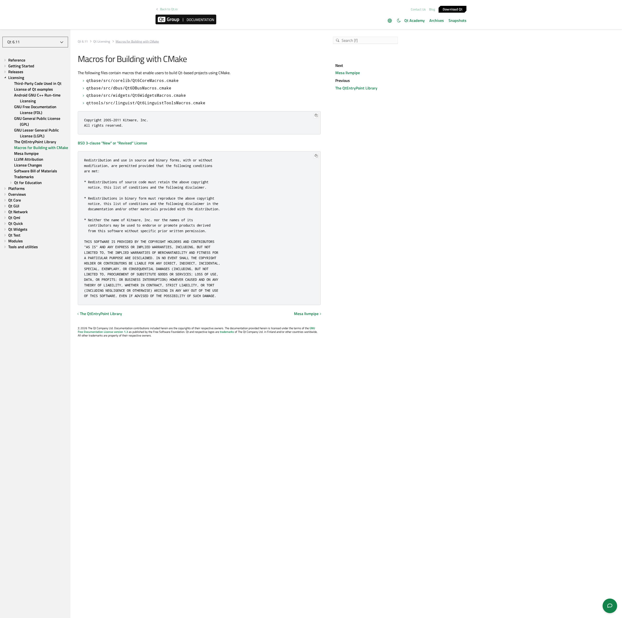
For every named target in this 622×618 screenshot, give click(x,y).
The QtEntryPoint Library (101, 314)
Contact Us (418, 9)
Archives (436, 20)
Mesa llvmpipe (306, 313)
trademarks (227, 331)
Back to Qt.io (169, 9)
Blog (432, 9)
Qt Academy (414, 20)
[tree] (35, 153)
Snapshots (457, 20)
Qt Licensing (101, 41)
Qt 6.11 (83, 41)
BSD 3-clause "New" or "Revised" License (112, 143)
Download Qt (452, 8)
